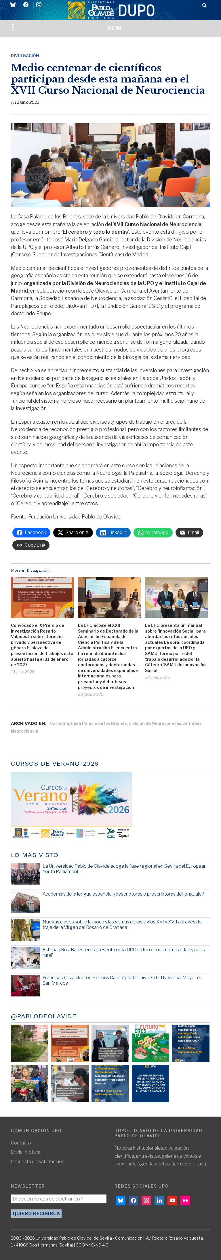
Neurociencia (24, 731)
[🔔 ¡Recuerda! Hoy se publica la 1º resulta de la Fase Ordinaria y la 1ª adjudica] (29, 1083)
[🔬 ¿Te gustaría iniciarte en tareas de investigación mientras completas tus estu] (110, 1083)
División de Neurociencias (155, 723)
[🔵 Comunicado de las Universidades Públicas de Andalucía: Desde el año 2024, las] (150, 1083)
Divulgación (25, 55)
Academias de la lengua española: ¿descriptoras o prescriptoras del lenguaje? (123, 894)
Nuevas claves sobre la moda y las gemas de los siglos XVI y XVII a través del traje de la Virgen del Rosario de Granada (123, 924)
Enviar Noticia (25, 1152)
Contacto (21, 1143)
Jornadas (192, 723)
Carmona (59, 723)
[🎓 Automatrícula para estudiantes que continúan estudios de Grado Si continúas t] (190, 1043)
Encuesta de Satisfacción (37, 1161)
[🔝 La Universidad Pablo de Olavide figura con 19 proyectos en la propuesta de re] (70, 1083)
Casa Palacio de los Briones (99, 723)
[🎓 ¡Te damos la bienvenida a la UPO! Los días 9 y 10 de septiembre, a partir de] (150, 1043)
